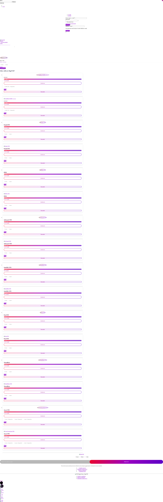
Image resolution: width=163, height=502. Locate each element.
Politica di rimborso (82, 470)
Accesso (67, 24)
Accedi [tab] (69, 14)
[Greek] (1, 491)
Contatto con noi (82, 468)
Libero (1, 66)
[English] (2, 487)
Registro (67, 30)
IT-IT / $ (2, 3)
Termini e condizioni (81, 476)
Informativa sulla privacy (82, 469)
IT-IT (4, 6)
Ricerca (14, 1)
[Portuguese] (2, 492)
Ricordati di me (70, 22)
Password (68, 19)
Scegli (5, 89)
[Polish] (2, 498)
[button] (1, 41)
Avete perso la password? (71, 23)
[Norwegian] (2, 500)
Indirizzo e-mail (69, 26)
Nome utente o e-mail (70, 18)
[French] (1, 490)
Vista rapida (43, 91)
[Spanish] (2, 489)
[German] (2, 494)
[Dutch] (2, 496)
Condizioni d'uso (82, 471)
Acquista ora (3, 68)
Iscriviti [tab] (69, 15)
